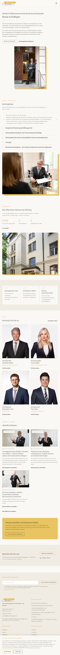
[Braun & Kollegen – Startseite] (9, 3)
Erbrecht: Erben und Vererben (39, 603)
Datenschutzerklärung (35, 647)
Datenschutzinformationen (11, 587)
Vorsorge (33, 617)
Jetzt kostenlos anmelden (14, 534)
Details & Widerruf (10, 589)
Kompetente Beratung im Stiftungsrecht (42, 605)
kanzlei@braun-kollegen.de (9, 615)
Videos (4, 632)
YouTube (33, 632)
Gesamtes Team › (53, 320)
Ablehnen (18, 651)
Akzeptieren (7, 651)
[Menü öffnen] (56, 3)
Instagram (34, 634)
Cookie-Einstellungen (8, 647)
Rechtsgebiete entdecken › (26, 41)
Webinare (4, 634)
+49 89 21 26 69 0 (46, 558)
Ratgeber (4, 629)
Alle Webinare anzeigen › (9, 511)
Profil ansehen (6, 368)
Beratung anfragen (9, 41)
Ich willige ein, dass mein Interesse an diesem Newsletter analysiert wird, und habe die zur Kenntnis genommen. (26, 587)
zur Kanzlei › (5, 228)
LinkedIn (33, 629)
